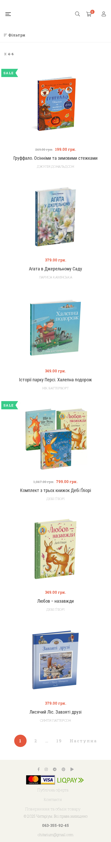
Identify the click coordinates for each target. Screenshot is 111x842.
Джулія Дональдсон (55, 166)
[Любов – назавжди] (55, 549)
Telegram (55, 769)
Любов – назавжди (55, 601)
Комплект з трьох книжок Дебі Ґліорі (55, 490)
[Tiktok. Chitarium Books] (72, 769)
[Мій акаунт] (104, 14)
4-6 (11, 54)
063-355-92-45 (55, 825)
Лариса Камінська (55, 277)
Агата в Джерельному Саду (55, 268)
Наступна (83, 740)
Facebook (38, 769)
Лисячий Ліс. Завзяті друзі (55, 712)
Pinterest (63, 769)
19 (59, 740)
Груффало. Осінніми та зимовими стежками (55, 158)
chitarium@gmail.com (55, 834)
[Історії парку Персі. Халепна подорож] (55, 328)
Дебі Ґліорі (55, 498)
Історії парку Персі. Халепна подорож (55, 379)
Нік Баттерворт (55, 388)
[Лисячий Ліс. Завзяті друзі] (55, 660)
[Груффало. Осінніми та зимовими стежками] (55, 106)
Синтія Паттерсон (55, 720)
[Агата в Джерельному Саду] (55, 217)
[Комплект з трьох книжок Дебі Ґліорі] (55, 438)
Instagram (46, 769)
